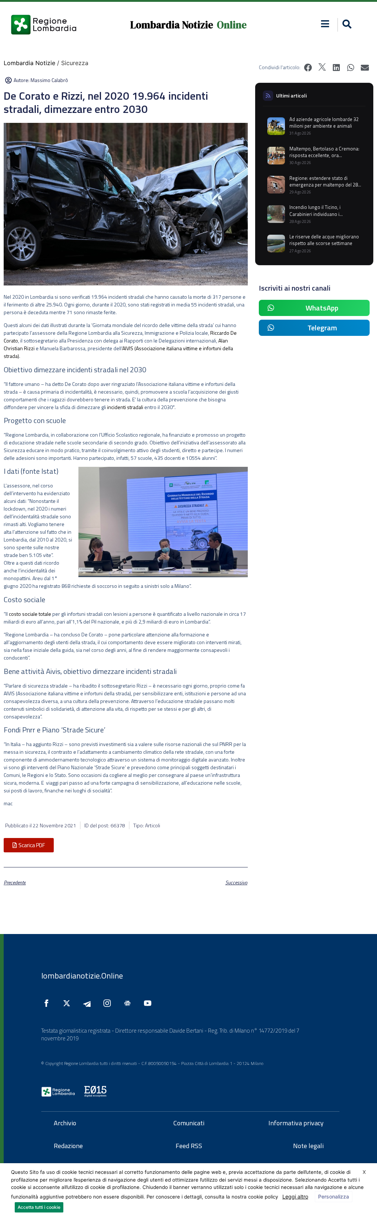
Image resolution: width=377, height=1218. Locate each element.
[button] (325, 23)
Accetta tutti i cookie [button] (39, 1207)
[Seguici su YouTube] (149, 1003)
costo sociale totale (30, 614)
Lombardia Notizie (171, 25)
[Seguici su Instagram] (108, 1003)
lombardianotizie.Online (82, 975)
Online (232, 25)
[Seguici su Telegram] (88, 1003)
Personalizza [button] (333, 1196)
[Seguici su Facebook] (48, 1003)
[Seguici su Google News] (129, 1003)
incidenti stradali (125, 407)
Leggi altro (295, 1196)
